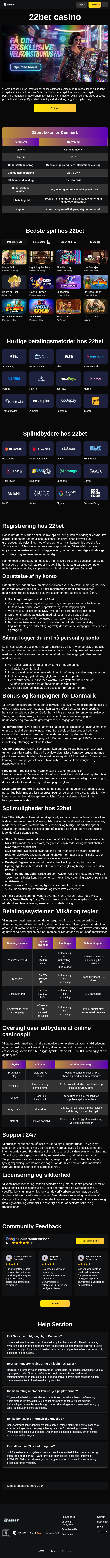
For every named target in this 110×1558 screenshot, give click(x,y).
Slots (93, 242)
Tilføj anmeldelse (90, 1241)
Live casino (39, 242)
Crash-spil (66, 242)
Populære (12, 242)
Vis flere (55, 1303)
